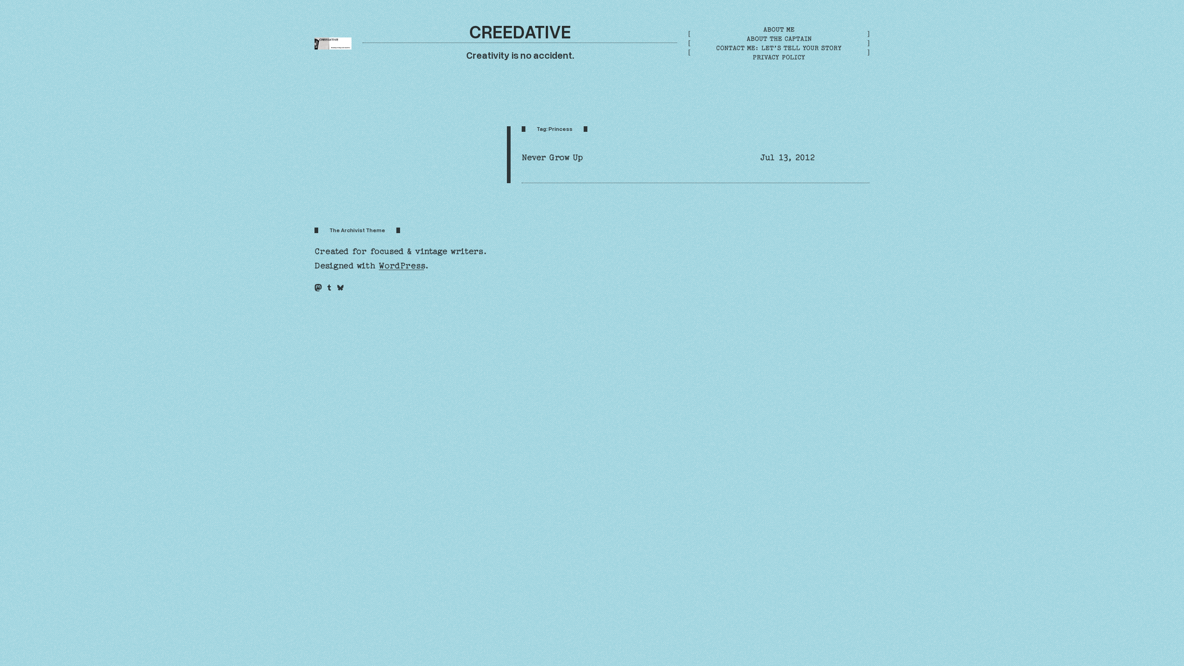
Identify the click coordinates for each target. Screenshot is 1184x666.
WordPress (401, 266)
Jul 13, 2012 (787, 157)
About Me (779, 29)
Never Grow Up (552, 157)
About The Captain (779, 39)
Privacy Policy (778, 57)
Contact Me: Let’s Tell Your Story (779, 48)
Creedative (520, 31)
